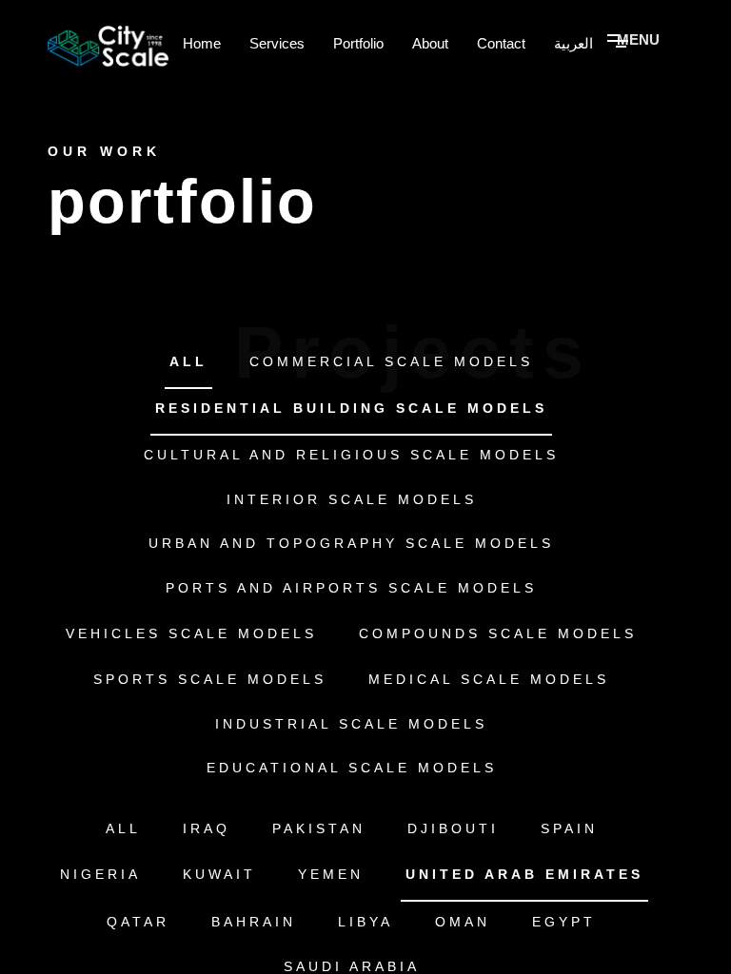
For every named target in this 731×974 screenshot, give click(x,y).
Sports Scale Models (209, 679)
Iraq (206, 828)
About (430, 43)
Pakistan (319, 828)
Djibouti (453, 828)
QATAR (138, 921)
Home (202, 43)
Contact (501, 43)
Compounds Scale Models (498, 633)
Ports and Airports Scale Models (351, 587)
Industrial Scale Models (351, 723)
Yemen (331, 874)
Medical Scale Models (488, 679)
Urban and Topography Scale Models (351, 543)
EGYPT (564, 921)
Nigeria (100, 874)
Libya (365, 921)
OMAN (462, 921)
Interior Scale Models (352, 499)
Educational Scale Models (352, 767)
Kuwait (219, 874)
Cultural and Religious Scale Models (351, 454)
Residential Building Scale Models (351, 408)
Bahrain (253, 921)
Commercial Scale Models (391, 361)
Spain (569, 828)
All (188, 361)
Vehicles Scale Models (191, 633)
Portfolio (358, 43)
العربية (573, 43)
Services (277, 43)
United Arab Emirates (524, 874)
